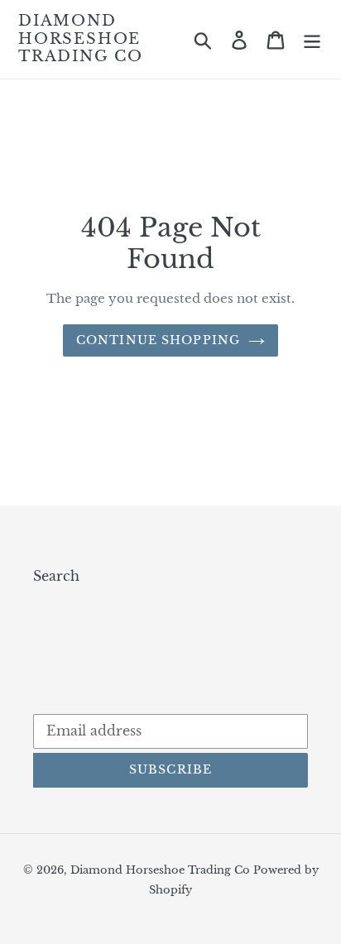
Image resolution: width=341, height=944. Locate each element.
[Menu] (312, 39)
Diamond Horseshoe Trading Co (80, 38)
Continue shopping (158, 340)
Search (56, 576)
